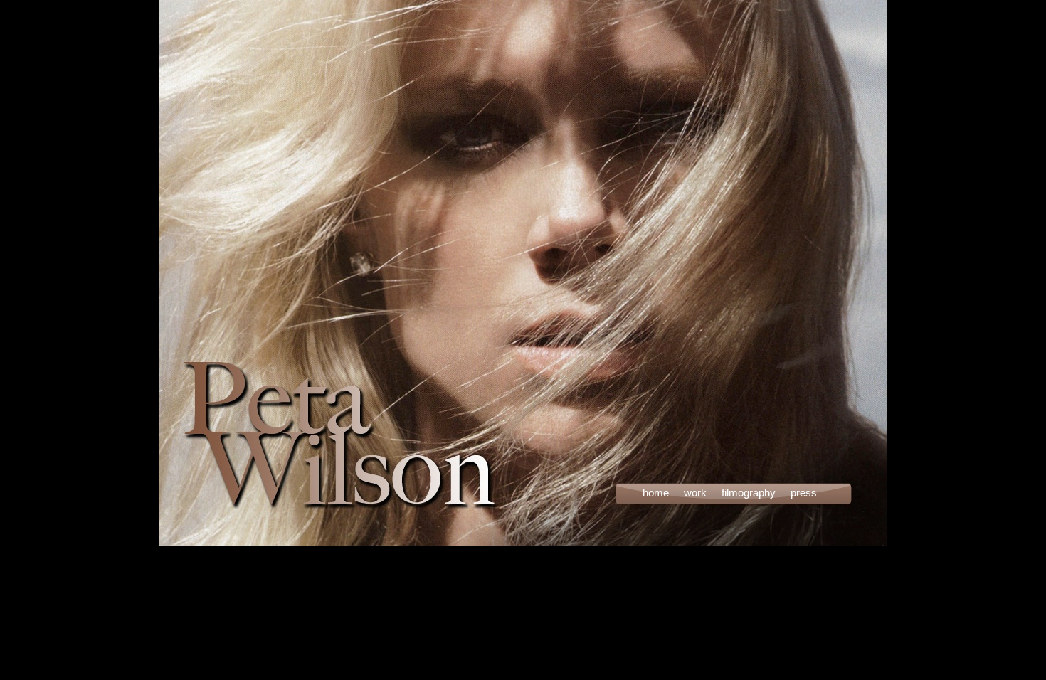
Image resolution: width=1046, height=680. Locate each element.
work (695, 493)
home (656, 493)
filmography (749, 493)
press (804, 493)
